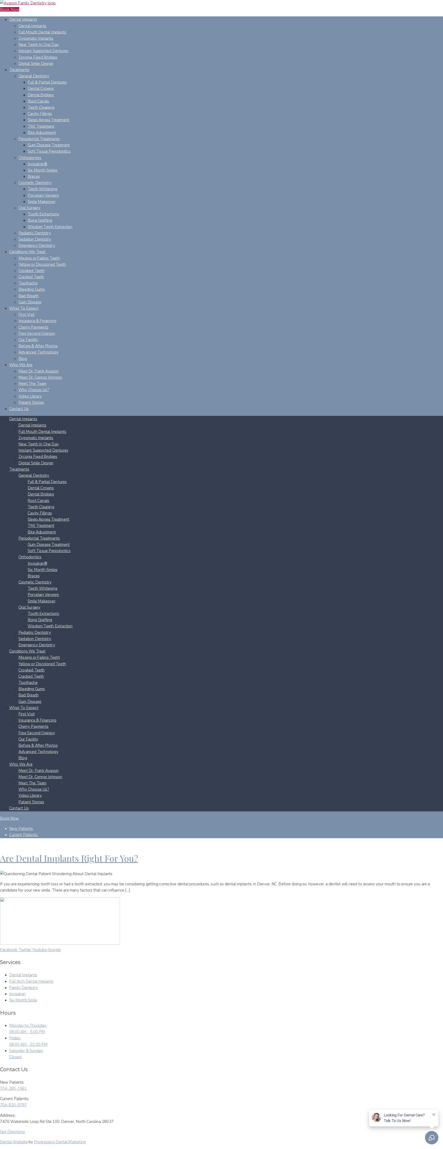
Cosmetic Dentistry (35, 182)
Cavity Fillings (40, 113)
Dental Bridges (41, 95)
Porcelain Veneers (43, 195)
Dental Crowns (41, 88)
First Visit (26, 314)
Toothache (28, 283)
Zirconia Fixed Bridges (37, 57)
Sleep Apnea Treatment (48, 120)
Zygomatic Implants (35, 38)
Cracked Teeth (31, 277)
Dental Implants (23, 19)
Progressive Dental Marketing (60, 1142)
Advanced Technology (38, 352)
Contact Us (19, 408)
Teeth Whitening (42, 189)
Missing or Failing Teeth (39, 258)
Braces (34, 176)
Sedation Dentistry (34, 239)
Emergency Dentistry (36, 245)
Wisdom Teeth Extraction (50, 227)
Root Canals (38, 101)
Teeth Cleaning (41, 107)
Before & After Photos (38, 346)
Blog (22, 358)
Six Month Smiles (42, 170)
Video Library (30, 396)
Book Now (9, 9)
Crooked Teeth (31, 270)
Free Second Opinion (36, 333)
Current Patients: (23, 835)
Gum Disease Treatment (49, 145)
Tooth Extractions (43, 214)
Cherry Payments (33, 327)
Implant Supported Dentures (43, 51)
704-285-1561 (13, 1088)
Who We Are (21, 365)
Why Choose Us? (33, 390)
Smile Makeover (41, 201)
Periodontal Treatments (39, 139)
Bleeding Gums (31, 289)
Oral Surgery (29, 208)
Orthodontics (29, 157)
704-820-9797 (13, 1105)
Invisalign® (37, 164)
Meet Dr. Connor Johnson (40, 377)
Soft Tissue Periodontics (49, 151)
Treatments (19, 70)
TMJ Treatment (41, 126)
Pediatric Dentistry (34, 233)
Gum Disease (29, 302)
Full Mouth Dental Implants (42, 32)
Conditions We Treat (27, 251)
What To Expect (24, 308)
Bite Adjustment (42, 132)
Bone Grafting (40, 220)
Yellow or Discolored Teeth (42, 264)
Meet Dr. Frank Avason (38, 371)
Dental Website (14, 1142)
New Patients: (21, 828)
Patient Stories (31, 402)
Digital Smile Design (35, 63)
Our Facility (28, 339)
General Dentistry (33, 76)
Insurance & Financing (37, 321)
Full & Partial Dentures (47, 82)
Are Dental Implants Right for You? (69, 858)
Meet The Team (32, 383)
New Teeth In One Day (38, 44)
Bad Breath (28, 296)
